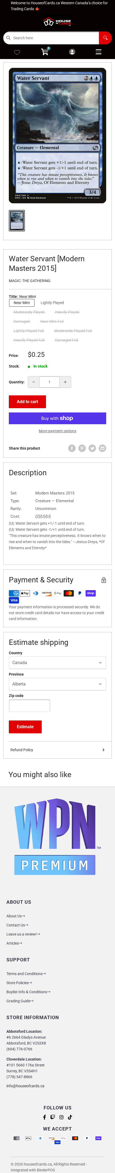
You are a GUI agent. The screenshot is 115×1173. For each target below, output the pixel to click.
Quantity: (17, 382)
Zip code (16, 695)
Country (15, 653)
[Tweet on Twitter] (92, 448)
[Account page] (72, 52)
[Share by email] (102, 448)
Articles (12, 943)
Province (16, 674)
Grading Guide (18, 1001)
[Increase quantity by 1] (65, 382)
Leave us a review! (21, 934)
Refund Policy (21, 750)
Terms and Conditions (24, 974)
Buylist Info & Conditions (26, 992)
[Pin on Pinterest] (82, 448)
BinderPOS (46, 1170)
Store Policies (17, 983)
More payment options (57, 431)
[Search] (105, 38)
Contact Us (15, 925)
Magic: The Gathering (30, 281)
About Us (14, 916)
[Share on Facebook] (72, 448)
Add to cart (27, 401)
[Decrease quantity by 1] (33, 382)
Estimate (25, 726)
